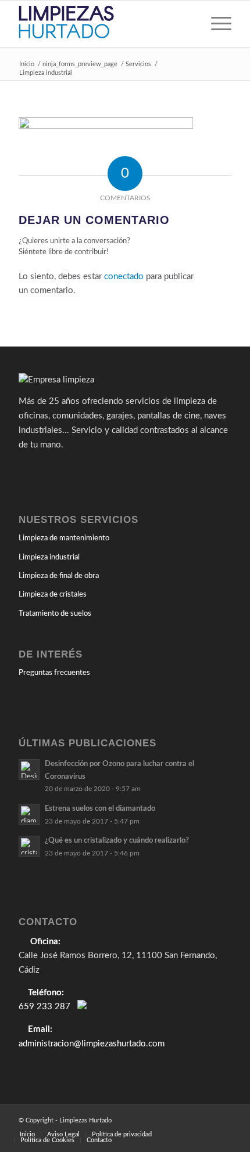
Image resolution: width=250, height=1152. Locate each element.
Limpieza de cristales (53, 594)
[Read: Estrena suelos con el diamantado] (29, 814)
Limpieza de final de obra (59, 576)
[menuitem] (215, 24)
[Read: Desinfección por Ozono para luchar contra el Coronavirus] (29, 769)
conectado (124, 276)
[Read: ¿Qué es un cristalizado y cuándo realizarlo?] (29, 846)
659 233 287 (44, 1006)
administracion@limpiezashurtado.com (92, 1043)
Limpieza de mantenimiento (64, 538)
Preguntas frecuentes (54, 673)
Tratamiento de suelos (55, 613)
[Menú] (215, 24)
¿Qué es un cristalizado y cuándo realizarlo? (117, 840)
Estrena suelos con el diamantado (100, 808)
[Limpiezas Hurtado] (103, 24)
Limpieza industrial (49, 557)
